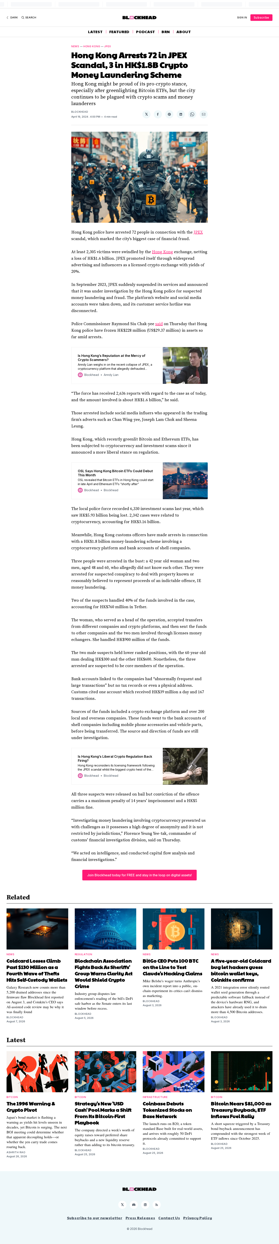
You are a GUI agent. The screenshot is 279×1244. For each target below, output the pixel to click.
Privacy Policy (197, 1217)
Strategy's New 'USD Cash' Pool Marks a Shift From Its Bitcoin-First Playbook (103, 1113)
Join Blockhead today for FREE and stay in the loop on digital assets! (139, 875)
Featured (119, 31)
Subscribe (261, 17)
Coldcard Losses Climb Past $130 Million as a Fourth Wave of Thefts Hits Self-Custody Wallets (37, 970)
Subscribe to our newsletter (94, 1217)
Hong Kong (91, 46)
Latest (95, 31)
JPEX (107, 46)
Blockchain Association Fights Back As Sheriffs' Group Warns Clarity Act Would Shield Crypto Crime (104, 973)
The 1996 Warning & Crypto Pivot (31, 1106)
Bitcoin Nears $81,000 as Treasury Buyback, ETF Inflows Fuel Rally (241, 1109)
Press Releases (140, 1217)
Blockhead (79, 111)
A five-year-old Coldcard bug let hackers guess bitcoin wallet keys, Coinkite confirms (241, 970)
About (183, 31)
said (159, 324)
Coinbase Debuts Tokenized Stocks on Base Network (167, 1109)
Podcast (145, 31)
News (75, 46)
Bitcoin (12, 1097)
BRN (166, 31)
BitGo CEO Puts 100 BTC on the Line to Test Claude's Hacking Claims (172, 967)
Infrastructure (155, 1097)
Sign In (242, 17)
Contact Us (169, 1217)
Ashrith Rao (16, 1152)
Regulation (83, 954)
